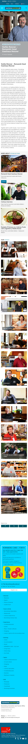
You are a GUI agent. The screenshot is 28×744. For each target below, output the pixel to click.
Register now (14, 590)
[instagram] (25, 739)
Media (7, 3)
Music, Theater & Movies (10, 628)
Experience (6, 622)
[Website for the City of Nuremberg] (14, 730)
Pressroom (6, 684)
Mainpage (6, 681)
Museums (6, 598)
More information (8, 564)
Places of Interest (8, 602)
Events (5, 626)
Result (5, 644)
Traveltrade (7, 686)
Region (6, 600)
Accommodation (8, 642)
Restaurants (7, 613)
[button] (5, 526)
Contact (17, 3)
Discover (5, 595)
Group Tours (7, 648)
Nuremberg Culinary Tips (10, 617)
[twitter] (18, 739)
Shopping (6, 631)
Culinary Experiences (9, 615)
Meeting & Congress (9, 675)
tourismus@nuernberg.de (13, 717)
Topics (5, 657)
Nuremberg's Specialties (10, 611)
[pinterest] (20, 739)
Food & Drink (7, 609)
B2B (12, 3)
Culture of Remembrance (10, 659)
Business (6, 673)
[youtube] (23, 739)
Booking (5, 637)
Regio (5, 666)
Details (4, 181)
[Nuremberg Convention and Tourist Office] (13, 8)
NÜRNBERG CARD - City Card (11, 646)
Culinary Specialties (9, 668)
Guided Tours (7, 604)
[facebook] (15, 739)
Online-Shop (7, 651)
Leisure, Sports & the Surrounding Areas (14, 633)
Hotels (5, 639)
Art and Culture (8, 662)
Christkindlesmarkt (9, 624)
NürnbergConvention (9, 688)
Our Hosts (6, 653)
